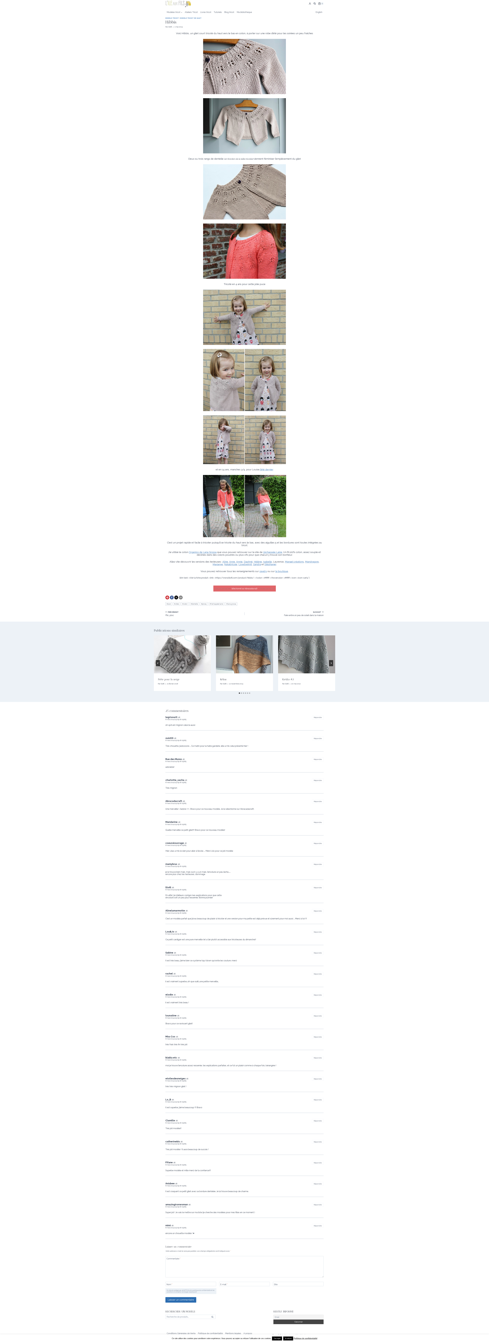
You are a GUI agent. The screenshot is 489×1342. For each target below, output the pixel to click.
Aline (225, 561)
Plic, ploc (172, 613)
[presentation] (182, 654)
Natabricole (230, 564)
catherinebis (172, 1141)
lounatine (170, 1015)
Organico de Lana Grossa (202, 552)
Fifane (169, 1162)
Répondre (318, 717)
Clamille (170, 1120)
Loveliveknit (245, 564)
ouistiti (169, 738)
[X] (176, 597)
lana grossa (231, 604)
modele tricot (172, 18)
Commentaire (173, 1258)
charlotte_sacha (174, 780)
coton (185, 604)
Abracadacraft (173, 801)
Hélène (258, 561)
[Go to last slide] (158, 663)
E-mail (223, 1284)
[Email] (181, 597)
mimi (168, 1225)
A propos (247, 1333)
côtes (176, 604)
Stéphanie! (270, 564)
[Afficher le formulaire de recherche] (314, 3)
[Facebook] (172, 597)
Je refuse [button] (288, 1338)
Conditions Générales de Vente (181, 1333)
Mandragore (312, 561)
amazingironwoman (176, 1204)
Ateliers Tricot (191, 12)
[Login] (310, 3)
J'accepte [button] (277, 1338)
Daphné (248, 561)
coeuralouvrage (174, 843)
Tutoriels (218, 12)
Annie (239, 561)
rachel (169, 973)
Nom (169, 1284)
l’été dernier (266, 469)
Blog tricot (229, 12)
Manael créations (294, 561)
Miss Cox (170, 1036)
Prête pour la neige (168, 679)
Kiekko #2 (288, 679)
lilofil (170, 27)
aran (169, 604)
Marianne (218, 564)
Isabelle (267, 561)
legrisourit (171, 717)
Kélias (223, 679)
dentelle (194, 604)
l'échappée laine (216, 604)
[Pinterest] (167, 597)
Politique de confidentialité (210, 1333)
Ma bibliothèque (244, 12)
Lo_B (168, 1099)
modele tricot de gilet (190, 18)
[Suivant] (331, 663)
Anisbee (170, 1183)
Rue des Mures (173, 759)
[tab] (239, 693)
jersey (204, 604)
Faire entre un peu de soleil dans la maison (304, 613)
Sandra (257, 564)
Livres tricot (205, 12)
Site (275, 1284)
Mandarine (171, 822)
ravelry (263, 571)
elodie (169, 994)
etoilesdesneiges (175, 1078)
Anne (232, 561)
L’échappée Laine (272, 552)
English (319, 12)
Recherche (213, 1317)
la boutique (281, 571)
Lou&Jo (169, 931)
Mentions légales (233, 1333)
